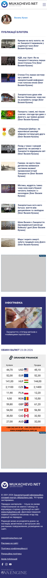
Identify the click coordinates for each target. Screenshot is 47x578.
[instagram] (6, 565)
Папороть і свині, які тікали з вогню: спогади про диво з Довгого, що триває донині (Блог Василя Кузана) (32, 115)
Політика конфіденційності (14, 548)
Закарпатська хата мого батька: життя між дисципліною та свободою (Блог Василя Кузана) (31, 209)
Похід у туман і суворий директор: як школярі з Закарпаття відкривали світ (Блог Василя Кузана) (31, 150)
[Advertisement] (23, 273)
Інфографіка (13, 302)
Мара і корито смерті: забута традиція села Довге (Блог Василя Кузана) (31, 242)
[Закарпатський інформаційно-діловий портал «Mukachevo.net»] (19, 4)
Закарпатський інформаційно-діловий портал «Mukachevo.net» (22, 496)
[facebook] (2, 565)
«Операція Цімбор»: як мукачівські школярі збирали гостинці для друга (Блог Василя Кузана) (31, 133)
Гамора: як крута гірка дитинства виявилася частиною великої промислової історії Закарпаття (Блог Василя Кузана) (30, 169)
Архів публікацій (9, 559)
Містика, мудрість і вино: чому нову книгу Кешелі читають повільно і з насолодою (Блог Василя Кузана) (30, 190)
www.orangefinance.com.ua (23, 430)
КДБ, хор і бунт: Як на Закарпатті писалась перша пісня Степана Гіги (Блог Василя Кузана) (31, 61)
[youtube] (10, 565)
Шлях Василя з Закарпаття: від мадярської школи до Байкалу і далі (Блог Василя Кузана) (31, 226)
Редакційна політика (11, 554)
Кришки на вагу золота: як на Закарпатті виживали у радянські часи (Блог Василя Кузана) (31, 44)
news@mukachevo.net (11, 538)
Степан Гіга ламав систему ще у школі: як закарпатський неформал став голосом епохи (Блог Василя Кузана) (31, 80)
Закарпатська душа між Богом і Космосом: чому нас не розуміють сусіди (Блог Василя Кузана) (32, 98)
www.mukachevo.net (10, 512)
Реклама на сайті (9, 543)
